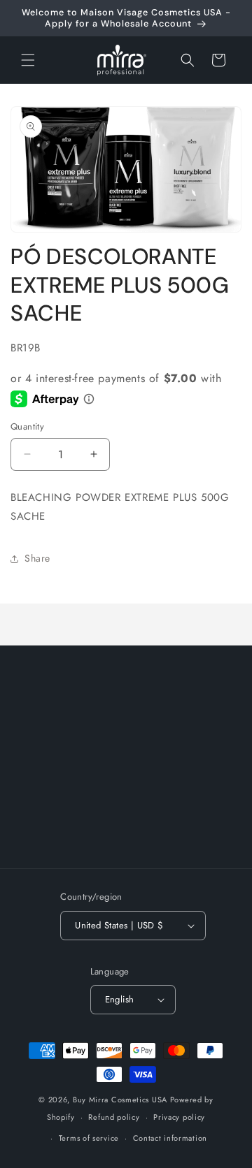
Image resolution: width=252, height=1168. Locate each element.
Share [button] (37, 558)
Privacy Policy (60, 800)
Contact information (170, 1138)
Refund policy (113, 1117)
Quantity (27, 426)
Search (43, 736)
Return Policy (58, 768)
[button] (28, 60)
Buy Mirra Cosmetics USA (120, 1099)
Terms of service (89, 1138)
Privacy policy (179, 1117)
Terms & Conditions (73, 831)
